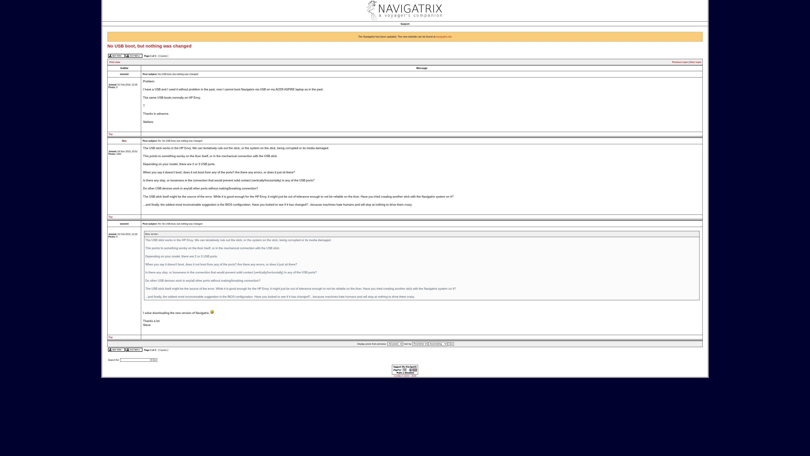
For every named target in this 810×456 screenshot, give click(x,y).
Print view (114, 62)
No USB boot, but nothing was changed (149, 45)
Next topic (695, 62)
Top (110, 134)
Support (405, 24)
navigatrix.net (443, 36)
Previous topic (680, 62)
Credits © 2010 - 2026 (405, 376)
